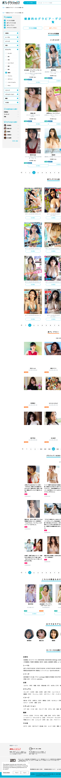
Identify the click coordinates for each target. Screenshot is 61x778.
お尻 (8, 59)
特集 (5, 116)
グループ (43, 709)
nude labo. (40, 679)
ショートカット (11, 63)
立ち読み (38, 82)
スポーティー (10, 79)
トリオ (34, 709)
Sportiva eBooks (54, 670)
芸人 (50, 720)
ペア (27, 709)
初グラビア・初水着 (39, 726)
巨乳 (8, 56)
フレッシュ (10, 75)
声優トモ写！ (27, 679)
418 (58, 449)
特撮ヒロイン (29, 720)
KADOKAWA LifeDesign (51, 660)
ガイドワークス (33, 660)
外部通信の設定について (49, 769)
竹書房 (32, 662)
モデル (56, 715)
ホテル (52, 709)
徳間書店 (36, 662)
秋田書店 (26, 660)
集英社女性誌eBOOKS (30, 670)
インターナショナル (12, 82)
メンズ (52, 726)
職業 (6, 98)
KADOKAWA (41, 660)
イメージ (7, 90)
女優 (48, 715)
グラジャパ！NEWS (12, 27)
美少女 (28, 700)
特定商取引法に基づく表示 (36, 769)
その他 (7, 102)
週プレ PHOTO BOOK (29, 668)
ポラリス (33, 679)
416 (49, 449)
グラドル (29, 715)
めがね (55, 685)
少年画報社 (26, 662)
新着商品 (6, 112)
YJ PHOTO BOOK (40, 668)
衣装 (6, 45)
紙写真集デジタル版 (29, 677)
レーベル (7, 37)
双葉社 (55, 662)
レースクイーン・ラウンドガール (35, 717)
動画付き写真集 (50, 677)
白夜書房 (50, 662)
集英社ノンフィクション (42, 670)
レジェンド (40, 720)
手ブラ (28, 726)
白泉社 (45, 662)
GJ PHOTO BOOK (51, 668)
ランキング (6, 114)
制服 (37, 685)
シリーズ (7, 41)
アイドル (39, 715)
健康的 (9, 72)
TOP (3, 7)
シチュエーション (9, 94)
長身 (8, 69)
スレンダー (10, 53)
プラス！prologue (40, 677)
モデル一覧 (14, 141)
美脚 (8, 66)
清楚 (38, 702)
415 (45, 449)
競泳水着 (45, 685)
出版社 (7, 33)
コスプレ (28, 685)
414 (41, 449)
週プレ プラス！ (11, 25)
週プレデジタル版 (11, 23)
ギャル (9, 85)
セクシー (29, 702)
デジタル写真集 (11, 20)
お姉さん (37, 700)
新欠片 (41, 662)
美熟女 (47, 700)
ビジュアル (8, 49)
